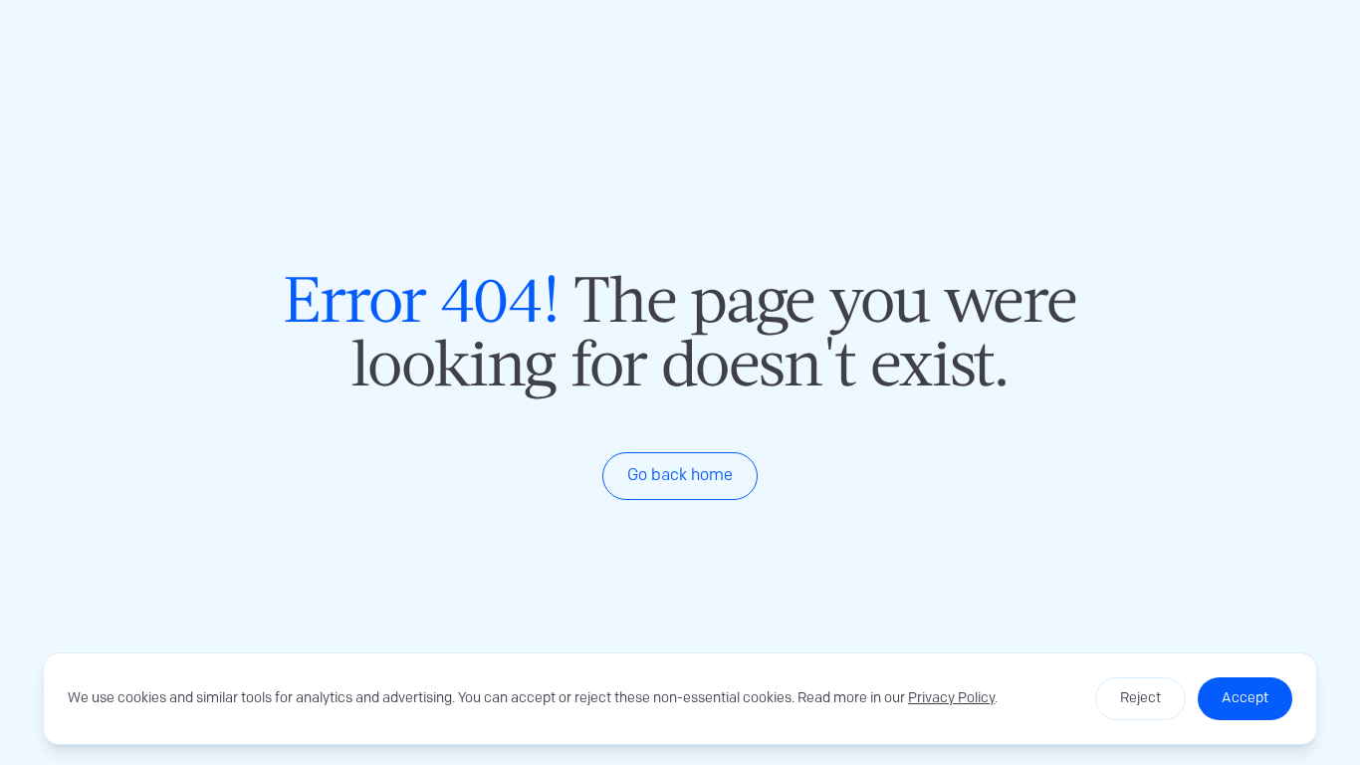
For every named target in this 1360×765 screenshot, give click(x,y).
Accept (1245, 697)
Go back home (680, 475)
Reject (1140, 697)
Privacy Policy (951, 697)
